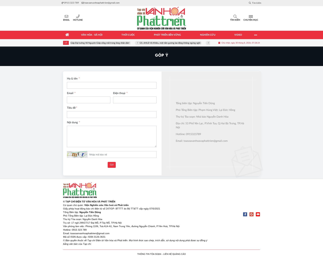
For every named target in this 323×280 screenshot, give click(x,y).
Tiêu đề (72, 107)
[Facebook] (245, 214)
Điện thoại (120, 93)
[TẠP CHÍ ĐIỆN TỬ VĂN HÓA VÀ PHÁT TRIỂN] (161, 18)
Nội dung (73, 122)
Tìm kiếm (235, 20)
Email (66, 20)
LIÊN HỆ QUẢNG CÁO (174, 254)
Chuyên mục (250, 20)
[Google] (251, 214)
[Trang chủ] (67, 35)
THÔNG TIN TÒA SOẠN (149, 254)
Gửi (112, 165)
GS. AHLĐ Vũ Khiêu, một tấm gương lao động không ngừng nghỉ (171, 43)
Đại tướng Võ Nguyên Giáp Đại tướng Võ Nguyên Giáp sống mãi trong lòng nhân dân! (91, 43)
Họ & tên (73, 78)
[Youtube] (258, 214)
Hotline (78, 20)
